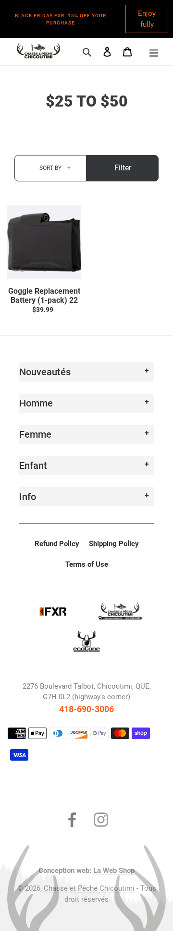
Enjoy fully (147, 19)
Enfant (33, 465)
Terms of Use (86, 564)
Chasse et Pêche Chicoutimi (89, 888)
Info (27, 496)
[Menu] (154, 51)
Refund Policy (57, 543)
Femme (35, 434)
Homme (36, 403)
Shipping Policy (114, 543)
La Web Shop (114, 870)
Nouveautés (45, 372)
